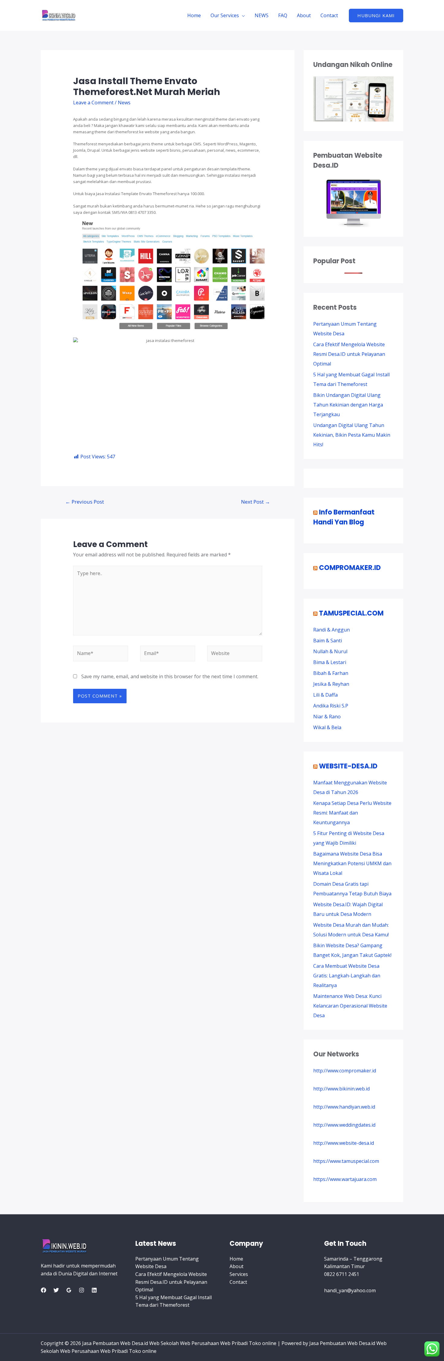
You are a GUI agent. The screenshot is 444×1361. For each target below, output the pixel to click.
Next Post (255, 501)
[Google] (69, 1290)
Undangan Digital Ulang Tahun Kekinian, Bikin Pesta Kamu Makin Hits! (351, 435)
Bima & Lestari (329, 662)
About (304, 15)
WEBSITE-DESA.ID (348, 766)
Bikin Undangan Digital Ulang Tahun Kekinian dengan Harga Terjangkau (348, 405)
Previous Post (84, 501)
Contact (329, 15)
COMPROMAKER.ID (350, 567)
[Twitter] (56, 1290)
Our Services (225, 15)
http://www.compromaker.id (344, 1070)
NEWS (262, 15)
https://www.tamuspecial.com (346, 1161)
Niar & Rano (327, 716)
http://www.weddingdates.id (344, 1125)
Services (239, 1274)
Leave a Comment (93, 102)
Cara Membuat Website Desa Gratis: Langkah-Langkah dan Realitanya (346, 976)
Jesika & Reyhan (331, 684)
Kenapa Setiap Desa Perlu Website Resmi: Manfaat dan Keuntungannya (352, 813)
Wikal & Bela (327, 727)
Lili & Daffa (325, 695)
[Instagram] (81, 1290)
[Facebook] (43, 1290)
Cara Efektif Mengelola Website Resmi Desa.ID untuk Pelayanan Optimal (349, 354)
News (124, 102)
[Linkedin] (94, 1290)
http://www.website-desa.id (343, 1143)
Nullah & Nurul (330, 651)
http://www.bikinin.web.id (341, 1088)
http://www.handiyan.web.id (344, 1106)
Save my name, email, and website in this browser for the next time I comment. (169, 676)
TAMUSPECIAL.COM (351, 613)
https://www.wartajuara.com (345, 1179)
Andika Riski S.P (330, 705)
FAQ (282, 15)
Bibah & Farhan (330, 673)
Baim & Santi (327, 640)
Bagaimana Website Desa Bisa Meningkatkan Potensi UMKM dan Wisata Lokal (352, 863)
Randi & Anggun (331, 629)
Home (194, 15)
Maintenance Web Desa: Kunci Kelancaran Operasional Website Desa (350, 1006)
